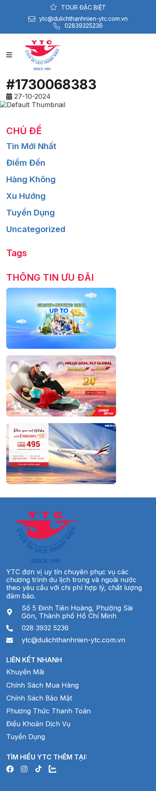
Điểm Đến (25, 163)
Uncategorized (35, 229)
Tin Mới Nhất (31, 146)
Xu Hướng (26, 196)
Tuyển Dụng (30, 213)
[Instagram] (24, 769)
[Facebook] (10, 769)
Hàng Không (31, 179)
